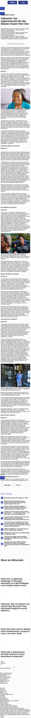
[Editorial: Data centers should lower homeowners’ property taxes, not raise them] (15, 620)
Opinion (4, 15)
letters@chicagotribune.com (20, 480)
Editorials (10, 15)
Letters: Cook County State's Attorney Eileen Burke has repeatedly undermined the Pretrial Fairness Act (16, 518)
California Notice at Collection (8, 705)
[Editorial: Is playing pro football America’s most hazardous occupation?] (15, 643)
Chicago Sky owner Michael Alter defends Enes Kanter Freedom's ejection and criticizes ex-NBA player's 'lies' (17, 544)
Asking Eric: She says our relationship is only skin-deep (16, 533)
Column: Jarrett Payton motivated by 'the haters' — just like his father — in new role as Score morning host (16, 513)
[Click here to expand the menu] (7, 671)
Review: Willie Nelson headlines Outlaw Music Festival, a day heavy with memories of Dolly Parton (15, 507)
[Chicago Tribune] (14, 2)
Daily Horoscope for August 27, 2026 (16, 498)
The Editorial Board (8, 36)
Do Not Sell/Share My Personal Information (12, 708)
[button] (29, 2)
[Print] (13, 485)
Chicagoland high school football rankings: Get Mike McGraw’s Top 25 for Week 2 (16, 538)
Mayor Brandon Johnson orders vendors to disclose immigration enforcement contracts (15, 502)
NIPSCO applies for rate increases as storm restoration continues (16, 529)
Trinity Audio (15, 43)
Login (23, 2)
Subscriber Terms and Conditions (9, 700)
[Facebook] (2, 485)
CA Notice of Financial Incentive (9, 707)
